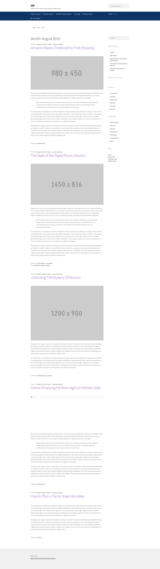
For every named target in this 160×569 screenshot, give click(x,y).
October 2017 (114, 93)
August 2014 (113, 99)
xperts (49, 44)
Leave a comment (58, 44)
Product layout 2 (48, 14)
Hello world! (113, 55)
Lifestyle (49, 375)
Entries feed (111, 157)
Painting (112, 128)
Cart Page (77, 14)
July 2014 (112, 103)
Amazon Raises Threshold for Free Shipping (62, 47)
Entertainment (40, 143)
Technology (49, 263)
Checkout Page (87, 14)
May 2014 (112, 109)
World (111, 141)
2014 (38, 27)
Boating (36, 265)
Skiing (48, 265)
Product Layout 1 (35, 14)
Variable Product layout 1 (64, 14)
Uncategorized (114, 138)
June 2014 (113, 106)
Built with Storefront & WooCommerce (43, 558)
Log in (109, 154)
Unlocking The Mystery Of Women (56, 277)
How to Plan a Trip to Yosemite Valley (58, 496)
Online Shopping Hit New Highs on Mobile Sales (66, 387)
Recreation (42, 265)
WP (33, 5)
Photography (41, 263)
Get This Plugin (35, 18)
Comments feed (112, 159)
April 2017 (112, 96)
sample (112, 52)
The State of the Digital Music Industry (58, 155)
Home (34, 27)
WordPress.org (112, 161)
